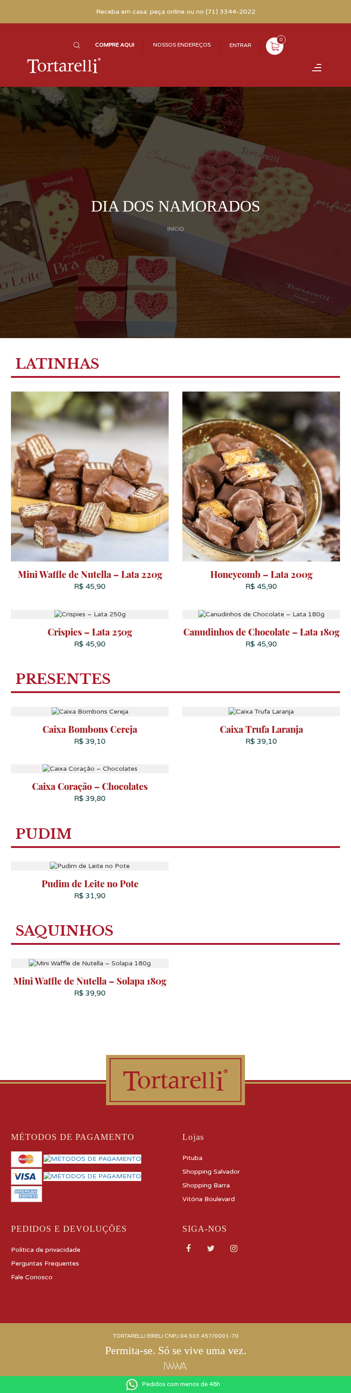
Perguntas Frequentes (45, 1263)
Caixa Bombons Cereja (90, 729)
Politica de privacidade (45, 1250)
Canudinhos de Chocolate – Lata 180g (261, 632)
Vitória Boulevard (208, 1199)
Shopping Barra (206, 1185)
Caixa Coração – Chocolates (90, 786)
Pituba (192, 1158)
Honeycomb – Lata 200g (261, 574)
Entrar (240, 45)
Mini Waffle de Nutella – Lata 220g (90, 574)
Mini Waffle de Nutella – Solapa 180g (89, 981)
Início (175, 229)
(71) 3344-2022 (230, 12)
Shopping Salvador (211, 1172)
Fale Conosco (32, 1277)
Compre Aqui (114, 45)
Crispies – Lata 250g (90, 632)
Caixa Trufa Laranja (261, 729)
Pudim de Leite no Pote (90, 884)
